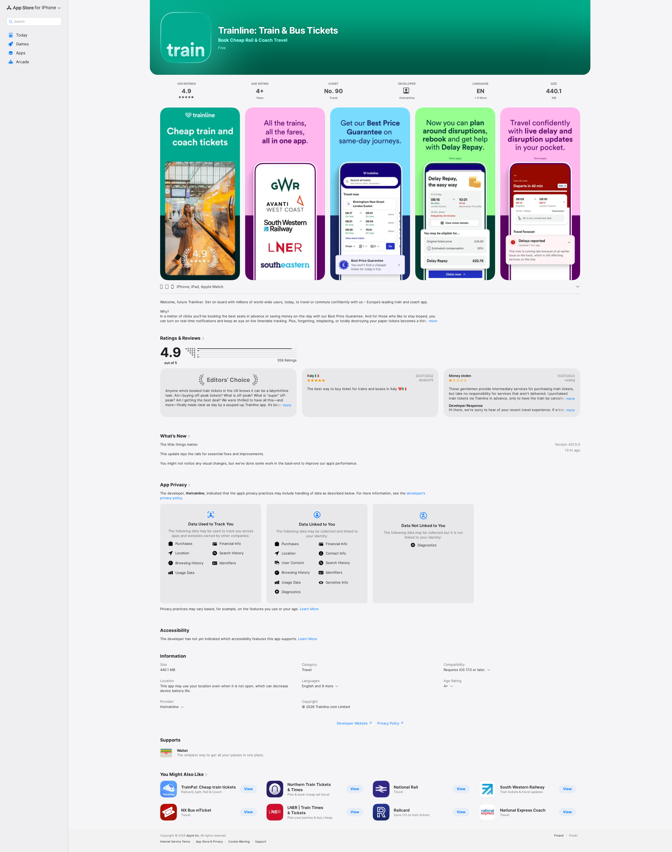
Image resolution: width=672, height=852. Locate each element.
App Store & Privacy (209, 841)
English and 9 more (317, 686)
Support (260, 841)
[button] (34, 35)
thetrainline (169, 707)
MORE (287, 405)
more (433, 321)
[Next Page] (585, 193)
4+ (446, 686)
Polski (573, 835)
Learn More (309, 609)
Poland (559, 835)
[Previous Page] (155, 193)
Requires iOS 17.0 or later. (464, 670)
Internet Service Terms (175, 841)
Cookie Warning (239, 841)
